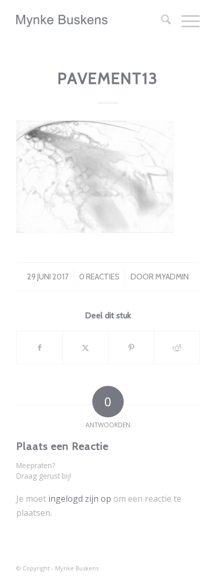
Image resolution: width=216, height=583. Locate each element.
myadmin (172, 277)
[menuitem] (160, 21)
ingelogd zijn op (79, 498)
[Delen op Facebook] (39, 347)
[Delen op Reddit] (176, 347)
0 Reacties (99, 277)
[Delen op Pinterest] (131, 347)
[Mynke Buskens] (89, 21)
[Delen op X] (85, 347)
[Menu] (185, 21)
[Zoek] (160, 21)
